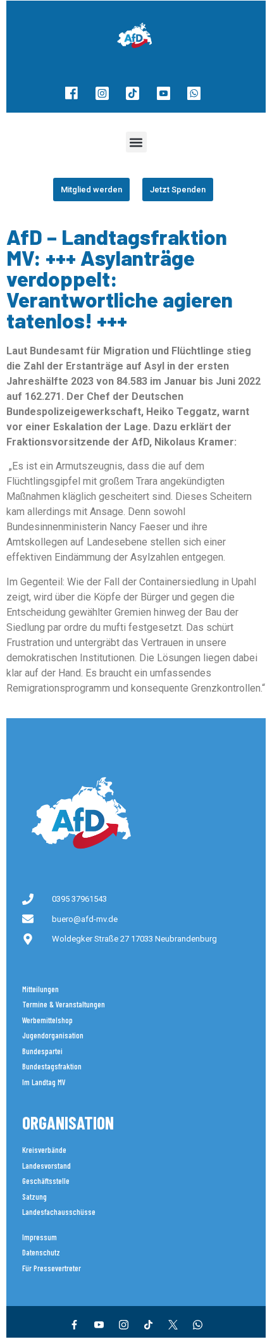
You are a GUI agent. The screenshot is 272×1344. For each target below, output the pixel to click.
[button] (136, 142)
